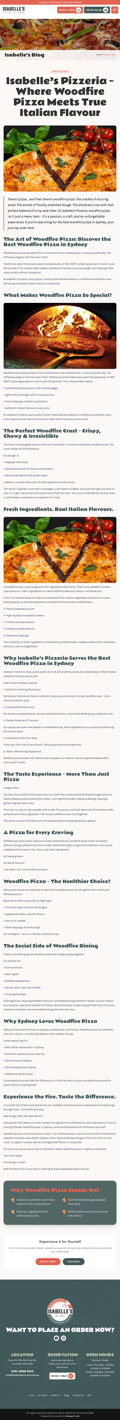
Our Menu (42, 1395)
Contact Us (78, 1395)
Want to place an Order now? (60, 1330)
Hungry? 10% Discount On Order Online (60, 2)
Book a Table (48, 1261)
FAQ (89, 1395)
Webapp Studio (72, 1416)
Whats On (55, 1395)
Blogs (66, 1395)
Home (98, 55)
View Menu (73, 1261)
